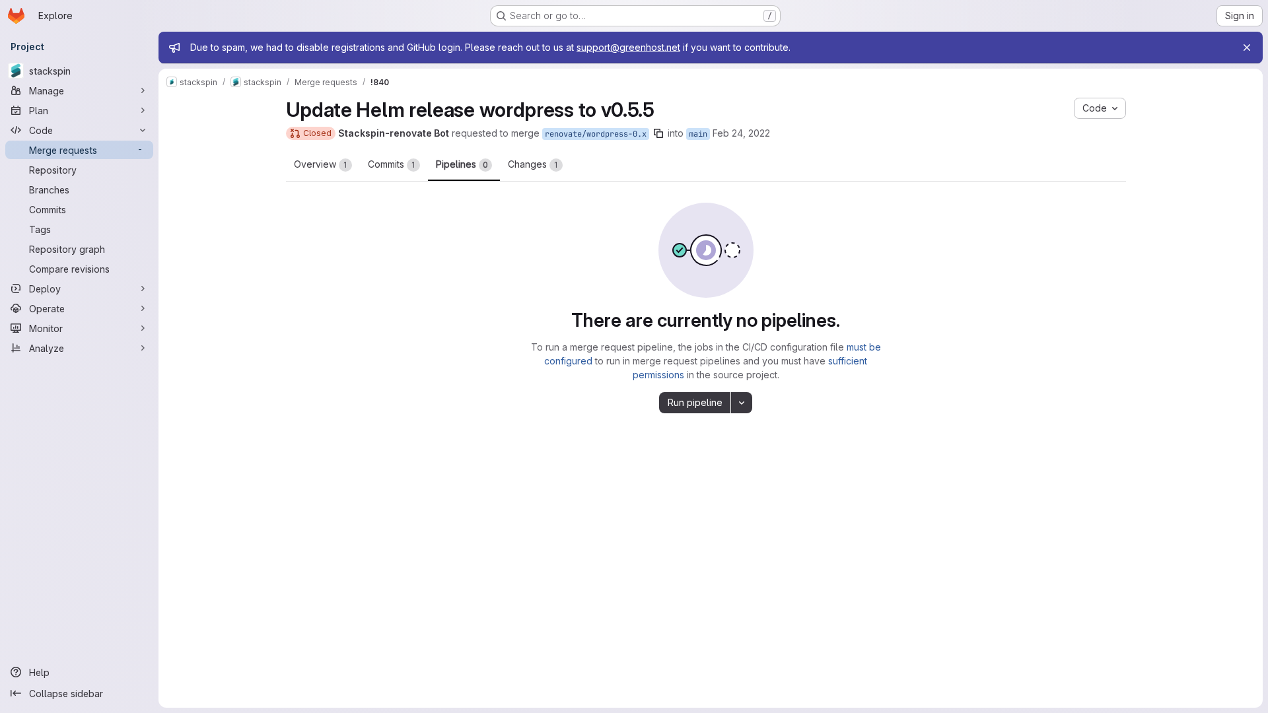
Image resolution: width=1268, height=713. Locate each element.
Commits (391, 164)
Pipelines (462, 164)
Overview (320, 164)
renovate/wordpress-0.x (596, 134)
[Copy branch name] (658, 133)
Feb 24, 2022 (741, 133)
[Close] (1247, 47)
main (698, 134)
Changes (533, 164)
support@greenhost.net (628, 47)
